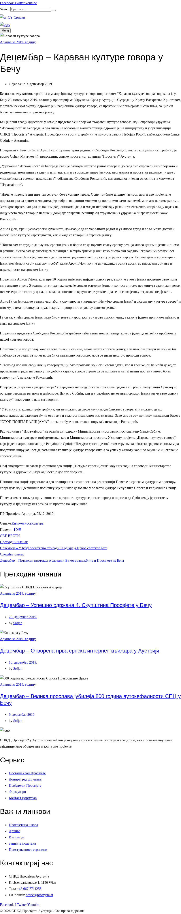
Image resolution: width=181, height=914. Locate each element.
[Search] (54, 10)
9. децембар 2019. (22, 714)
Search (4, 9)
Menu (5, 30)
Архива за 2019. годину (18, 42)
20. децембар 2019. (23, 617)
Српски (19, 17)
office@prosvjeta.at (39, 895)
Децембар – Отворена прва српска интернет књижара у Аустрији (79, 651)
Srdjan (17, 623)
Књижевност (21, 523)
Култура (37, 523)
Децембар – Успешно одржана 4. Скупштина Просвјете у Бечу (76, 605)
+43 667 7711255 (29, 889)
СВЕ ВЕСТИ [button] (10, 536)
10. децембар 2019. (23, 662)
